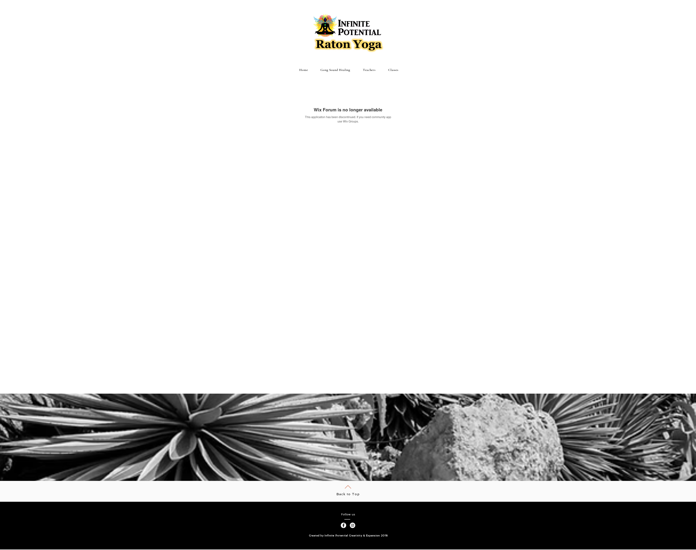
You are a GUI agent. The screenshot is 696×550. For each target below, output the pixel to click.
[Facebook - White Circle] (343, 525)
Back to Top (348, 494)
